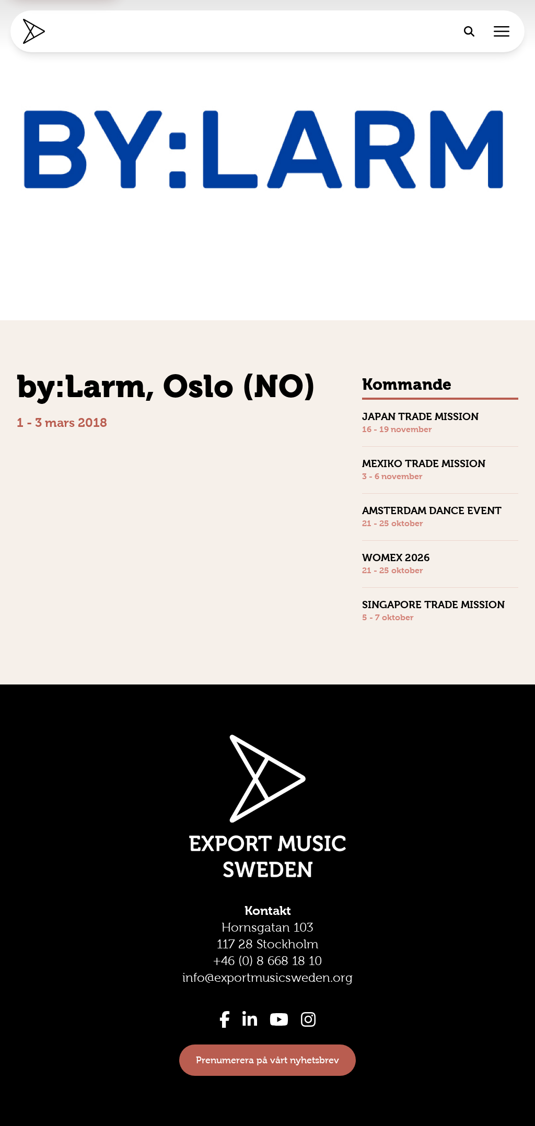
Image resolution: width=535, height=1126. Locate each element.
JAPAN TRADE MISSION (420, 416)
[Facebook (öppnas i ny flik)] (224, 1019)
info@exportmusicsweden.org (267, 977)
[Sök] (469, 31)
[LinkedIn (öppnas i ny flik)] (249, 1019)
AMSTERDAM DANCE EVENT (432, 510)
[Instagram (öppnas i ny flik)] (308, 1019)
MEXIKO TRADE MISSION (423, 463)
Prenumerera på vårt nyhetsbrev (267, 1060)
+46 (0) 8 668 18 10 (267, 961)
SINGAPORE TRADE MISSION (433, 604)
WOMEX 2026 (396, 557)
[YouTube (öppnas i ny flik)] (279, 1019)
